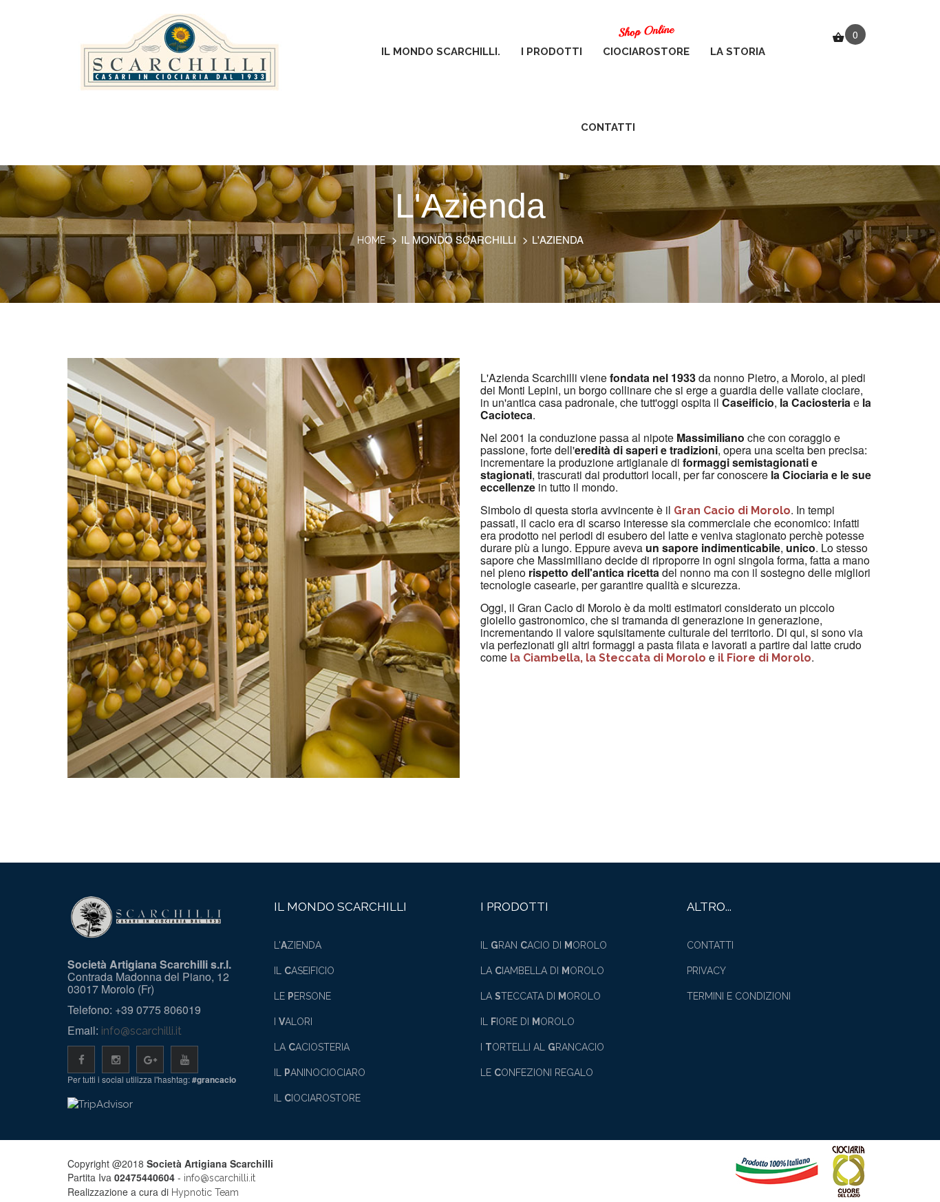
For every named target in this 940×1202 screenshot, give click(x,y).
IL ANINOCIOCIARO (319, 1072)
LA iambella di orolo (542, 970)
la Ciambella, (548, 657)
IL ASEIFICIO (304, 970)
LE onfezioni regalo (536, 1072)
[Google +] (150, 1059)
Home (371, 240)
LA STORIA (737, 51)
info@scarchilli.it (141, 1030)
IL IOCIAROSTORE (317, 1098)
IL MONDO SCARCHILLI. (440, 51)
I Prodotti (551, 51)
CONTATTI (608, 127)
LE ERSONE (302, 996)
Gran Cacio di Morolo (732, 510)
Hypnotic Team (205, 1192)
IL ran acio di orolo (543, 945)
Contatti (710, 945)
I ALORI (293, 1021)
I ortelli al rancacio (542, 1047)
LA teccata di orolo (540, 996)
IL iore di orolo (527, 1021)
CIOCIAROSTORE (646, 51)
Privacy (706, 970)
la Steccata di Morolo (646, 657)
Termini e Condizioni (739, 996)
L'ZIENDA (297, 945)
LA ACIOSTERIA (312, 1047)
